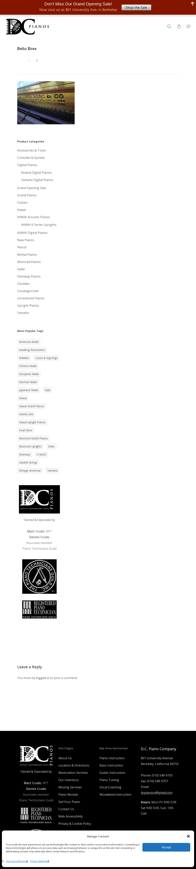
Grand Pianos (27, 195)
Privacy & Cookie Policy (74, 823)
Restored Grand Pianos (33, 438)
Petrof (21, 247)
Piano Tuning (109, 780)
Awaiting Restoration (32, 350)
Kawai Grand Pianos (31, 406)
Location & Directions (73, 765)
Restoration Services (73, 773)
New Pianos (25, 240)
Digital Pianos (27, 165)
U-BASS (41, 454)
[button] (188, 836)
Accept (166, 847)
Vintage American (30, 470)
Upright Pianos (28, 305)
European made (29, 374)
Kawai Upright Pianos (32, 422)
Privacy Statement (39, 861)
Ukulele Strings (28, 462)
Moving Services (70, 787)
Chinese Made (28, 366)
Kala (47, 390)
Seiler (21, 269)
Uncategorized (27, 291)
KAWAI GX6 (26, 414)
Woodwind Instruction (115, 794)
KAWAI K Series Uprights (38, 225)
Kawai (21, 210)
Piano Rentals (68, 794)
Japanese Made (28, 390)
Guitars (22, 202)
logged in (42, 678)
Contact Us (66, 809)
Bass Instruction (111, 765)
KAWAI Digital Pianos (32, 233)
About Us (65, 758)
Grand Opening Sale (31, 188)
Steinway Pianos (29, 276)
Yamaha (23, 313)
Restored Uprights (30, 446)
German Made (28, 382)
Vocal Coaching (110, 787)
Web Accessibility (70, 816)
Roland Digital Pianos (36, 172)
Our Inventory (68, 780)
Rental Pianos (27, 254)
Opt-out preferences (17, 861)
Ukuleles (23, 284)
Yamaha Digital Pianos (37, 180)
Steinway (24, 454)
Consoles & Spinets (31, 158)
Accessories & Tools (31, 150)
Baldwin (24, 358)
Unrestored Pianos (30, 298)
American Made (29, 342)
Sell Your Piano (69, 802)
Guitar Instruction (112, 773)
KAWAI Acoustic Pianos (33, 217)
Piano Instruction (112, 758)
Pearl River (25, 430)
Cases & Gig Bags (46, 358)
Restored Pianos (29, 262)
